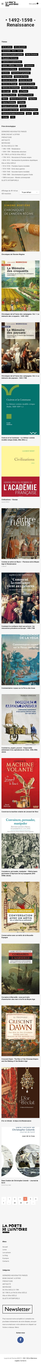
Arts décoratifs (20, 47)
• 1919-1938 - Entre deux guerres (13, 169)
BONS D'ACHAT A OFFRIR (10, 134)
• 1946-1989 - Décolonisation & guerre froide (17, 175)
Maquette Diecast (8, 95)
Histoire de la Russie (27, 84)
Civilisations (29, 65)
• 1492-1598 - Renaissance (10, 149)
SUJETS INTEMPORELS (10, 180)
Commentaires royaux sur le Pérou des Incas (18, 688)
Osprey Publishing (8, 102)
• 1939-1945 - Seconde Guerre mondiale (15, 172)
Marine (4, 99)
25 (15, 1203)
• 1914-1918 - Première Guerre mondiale (15, 166)
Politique (21, 102)
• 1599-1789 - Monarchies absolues (13, 152)
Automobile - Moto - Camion (12, 51)
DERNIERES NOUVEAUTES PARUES (14, 132)
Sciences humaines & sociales (12, 113)
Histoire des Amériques (10, 88)
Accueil (5, 1247)
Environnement (25, 69)
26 (21, 1203)
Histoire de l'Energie (9, 84)
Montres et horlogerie (18, 99)
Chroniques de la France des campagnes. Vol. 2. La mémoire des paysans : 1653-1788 (20, 377)
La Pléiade (23, 91)
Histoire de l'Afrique (9, 80)
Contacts (5, 1261)
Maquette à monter (26, 95)
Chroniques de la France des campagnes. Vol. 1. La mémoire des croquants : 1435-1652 (20, 315)
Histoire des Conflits (29, 88)
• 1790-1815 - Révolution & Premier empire (16, 157)
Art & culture (6, 47)
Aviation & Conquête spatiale (12, 54)
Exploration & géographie (21, 73)
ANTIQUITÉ (5, 140)
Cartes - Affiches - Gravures (12, 65)
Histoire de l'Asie (25, 80)
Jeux (14, 91)
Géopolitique (6, 76)
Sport (29, 113)
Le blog (5, 1255)
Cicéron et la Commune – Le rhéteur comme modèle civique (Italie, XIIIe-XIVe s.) (18, 439)
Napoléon (32, 99)
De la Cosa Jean (6, 1185)
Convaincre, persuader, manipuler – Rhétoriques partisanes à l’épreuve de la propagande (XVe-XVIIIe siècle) (19, 874)
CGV (24, 1358)
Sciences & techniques (29, 110)
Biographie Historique (9, 58)
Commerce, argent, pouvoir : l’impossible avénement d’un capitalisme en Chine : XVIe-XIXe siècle (19, 750)
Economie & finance (9, 69)
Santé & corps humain (10, 110)
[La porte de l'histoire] (12, 4)
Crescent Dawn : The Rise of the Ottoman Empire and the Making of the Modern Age (19, 1060)
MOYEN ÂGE (5, 143)
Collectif (3, 566)
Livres (4, 1250)
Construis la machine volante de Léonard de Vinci (19, 812)
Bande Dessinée (31, 54)
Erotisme (5, 73)
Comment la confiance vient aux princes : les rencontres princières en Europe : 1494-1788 (18, 627)
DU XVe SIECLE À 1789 (9, 146)
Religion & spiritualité (9, 106)
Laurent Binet (5, 502)
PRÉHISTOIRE (6, 137)
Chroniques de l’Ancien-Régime (13, 254)
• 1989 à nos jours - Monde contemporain (15, 177)
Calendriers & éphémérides (11, 62)
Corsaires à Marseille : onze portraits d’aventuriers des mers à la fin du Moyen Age (18, 998)
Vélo (12, 117)
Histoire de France (21, 76)
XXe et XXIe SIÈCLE (8, 163)
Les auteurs (6, 1252)
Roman (22, 106)
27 (27, 1203)
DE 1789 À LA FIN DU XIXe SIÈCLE (13, 154)
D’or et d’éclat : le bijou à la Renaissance (16, 1121)
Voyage (5, 117)
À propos (5, 1258)
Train (36, 113)
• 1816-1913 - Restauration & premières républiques (19, 160)
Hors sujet (6, 91)
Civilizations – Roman (9, 500)
